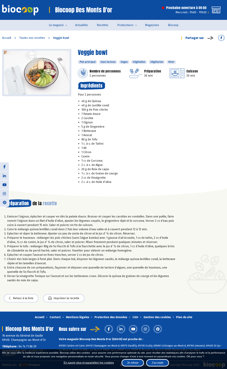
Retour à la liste (23, 298)
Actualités (81, 25)
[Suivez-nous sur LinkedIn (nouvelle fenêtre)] (4, 175)
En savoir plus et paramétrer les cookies (89, 362)
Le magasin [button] (56, 25)
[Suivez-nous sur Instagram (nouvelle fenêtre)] (4, 193)
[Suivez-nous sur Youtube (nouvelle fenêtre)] (4, 184)
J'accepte (158, 362)
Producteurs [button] (125, 25)
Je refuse (133, 362)
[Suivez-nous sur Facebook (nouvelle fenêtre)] (4, 166)
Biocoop (173, 25)
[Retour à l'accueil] (20, 9)
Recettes (102, 25)
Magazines (152, 25)
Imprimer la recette (66, 298)
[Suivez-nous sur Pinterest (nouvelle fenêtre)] (4, 202)
